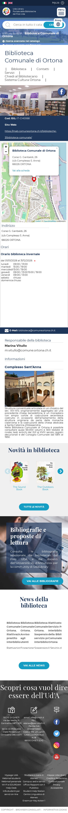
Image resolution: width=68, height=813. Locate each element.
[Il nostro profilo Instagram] (56, 745)
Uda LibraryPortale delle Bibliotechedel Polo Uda (24, 11)
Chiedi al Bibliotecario (21, 76)
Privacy (56, 785)
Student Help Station (34, 791)
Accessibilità (57, 788)
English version (11, 3)
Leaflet (38, 221)
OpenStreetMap (50, 221)
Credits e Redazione (56, 778)
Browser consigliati (28, 810)
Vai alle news (34, 665)
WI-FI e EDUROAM (11, 785)
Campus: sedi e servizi (34, 782)
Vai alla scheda (21, 170)
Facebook (62, 92)
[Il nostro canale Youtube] (56, 757)
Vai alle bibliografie (43, 581)
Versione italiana (5, 3)
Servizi (9, 72)
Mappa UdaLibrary (56, 775)
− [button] (6, 152)
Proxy (58, 20)
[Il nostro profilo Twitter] (56, 733)
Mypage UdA (11, 775)
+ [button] (6, 147)
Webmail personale (11, 782)
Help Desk (11, 788)
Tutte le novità (34, 507)
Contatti (43, 69)
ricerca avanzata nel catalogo (23, 41)
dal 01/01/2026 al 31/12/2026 (16, 260)
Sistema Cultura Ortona (22, 80)
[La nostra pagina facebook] (56, 722)
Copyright (7, 810)
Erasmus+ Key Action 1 (34, 801)
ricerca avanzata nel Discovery (23, 45)
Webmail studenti (11, 778)
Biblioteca (18, 69)
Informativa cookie (55, 810)
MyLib (55, 3)
